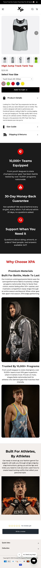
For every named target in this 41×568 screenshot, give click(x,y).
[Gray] (3, 84)
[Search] (32, 9)
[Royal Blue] (18, 84)
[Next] (36, 33)
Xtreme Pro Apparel (20, 558)
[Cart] (37, 9)
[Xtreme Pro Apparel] (20, 9)
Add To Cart (19, 90)
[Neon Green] (8, 84)
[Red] (13, 84)
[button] (3, 9)
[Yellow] (23, 84)
